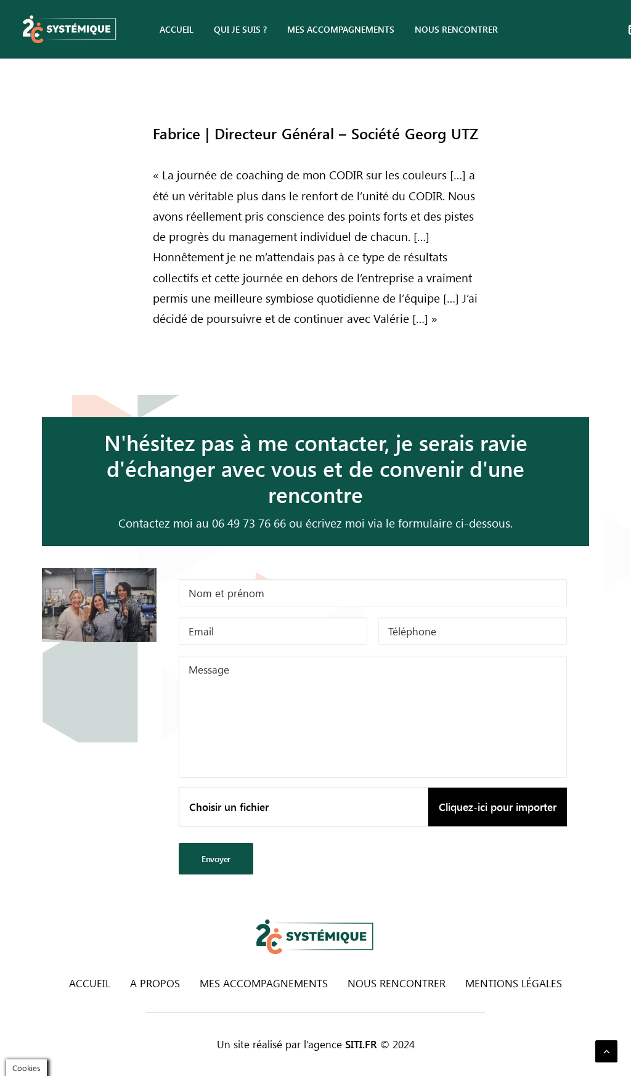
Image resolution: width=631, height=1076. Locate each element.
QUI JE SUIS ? (240, 29)
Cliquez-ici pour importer (497, 806)
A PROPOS (155, 983)
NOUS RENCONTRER (456, 29)
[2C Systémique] (70, 29)
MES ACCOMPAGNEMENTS (340, 29)
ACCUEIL (176, 29)
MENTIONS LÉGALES (513, 983)
